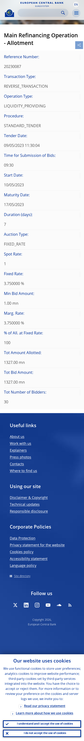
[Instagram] (37, 605)
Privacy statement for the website (37, 545)
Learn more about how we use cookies (44, 713)
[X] (15, 605)
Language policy (23, 566)
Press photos (20, 457)
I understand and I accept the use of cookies (45, 724)
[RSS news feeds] (70, 605)
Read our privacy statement (44, 706)
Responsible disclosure (29, 511)
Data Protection (22, 538)
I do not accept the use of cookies (45, 733)
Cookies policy (21, 552)
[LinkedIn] (26, 605)
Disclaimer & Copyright (29, 498)
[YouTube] (48, 605)
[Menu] (76, 13)
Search (63, 12)
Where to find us (23, 471)
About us (17, 437)
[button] (76, 4)
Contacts (17, 464)
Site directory (22, 576)
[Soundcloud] (59, 605)
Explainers (18, 450)
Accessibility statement (28, 559)
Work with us (20, 443)
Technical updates (25, 504)
